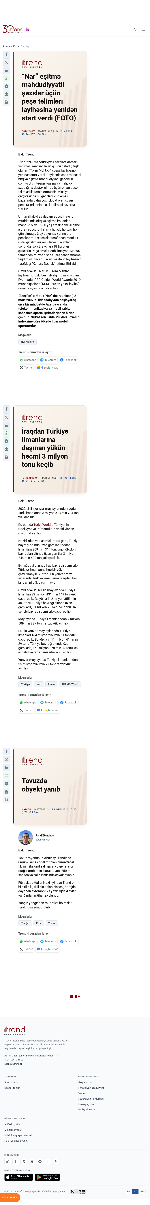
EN (128, 1191)
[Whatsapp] (7, 1161)
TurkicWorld (42, 525)
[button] (6, 54)
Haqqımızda (85, 1082)
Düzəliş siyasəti (86, 1104)
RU (142, 1191)
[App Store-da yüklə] (18, 1177)
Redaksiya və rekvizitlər (91, 1087)
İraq (39, 684)
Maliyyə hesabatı (87, 1109)
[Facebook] (15, 1161)
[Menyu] (143, 29)
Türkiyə (25, 684)
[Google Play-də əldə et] (47, 1177)
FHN (38, 923)
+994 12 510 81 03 (13, 1059)
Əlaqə (81, 1093)
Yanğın (25, 923)
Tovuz (51, 923)
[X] (23, 1161)
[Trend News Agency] (14, 1030)
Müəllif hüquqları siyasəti (18, 1135)
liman (51, 684)
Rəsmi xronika (12, 1087)
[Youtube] (32, 1161)
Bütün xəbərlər (43, 839)
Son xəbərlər (11, 1082)
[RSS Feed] (56, 1161)
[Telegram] (40, 1161)
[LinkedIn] (48, 1161)
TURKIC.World (70, 684)
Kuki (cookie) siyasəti (16, 1140)
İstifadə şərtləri (12, 1124)
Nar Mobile (27, 341)
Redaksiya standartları (91, 1098)
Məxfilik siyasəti (13, 1129)
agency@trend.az (13, 1063)
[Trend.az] (16, 29)
